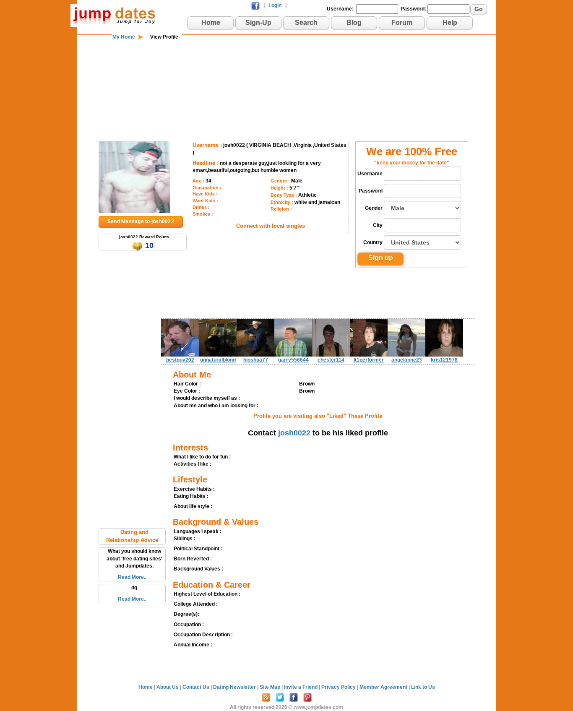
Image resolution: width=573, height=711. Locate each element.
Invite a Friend (301, 687)
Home (210, 22)
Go (478, 8)
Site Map (270, 687)
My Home (123, 37)
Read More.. (132, 577)
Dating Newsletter (235, 687)
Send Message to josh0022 (140, 221)
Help (450, 22)
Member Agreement (384, 687)
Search (306, 22)
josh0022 (294, 433)
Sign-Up (258, 22)
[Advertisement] (286, 68)
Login (274, 5)
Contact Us (196, 687)
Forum (401, 22)
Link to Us (423, 687)
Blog (354, 22)
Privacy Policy (339, 687)
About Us (168, 687)
